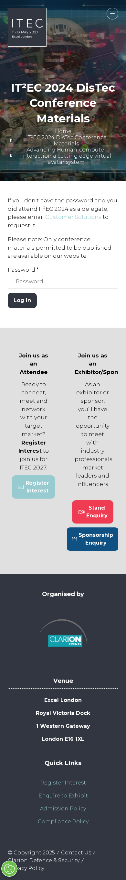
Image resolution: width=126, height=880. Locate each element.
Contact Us (76, 853)
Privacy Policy (26, 868)
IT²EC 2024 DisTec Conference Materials (66, 140)
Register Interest (63, 783)
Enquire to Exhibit (63, 796)
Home (63, 131)
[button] (112, 13)
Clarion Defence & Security (43, 860)
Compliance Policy (63, 821)
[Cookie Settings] (9, 869)
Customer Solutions (73, 216)
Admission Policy (63, 809)
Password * (23, 269)
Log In (22, 300)
